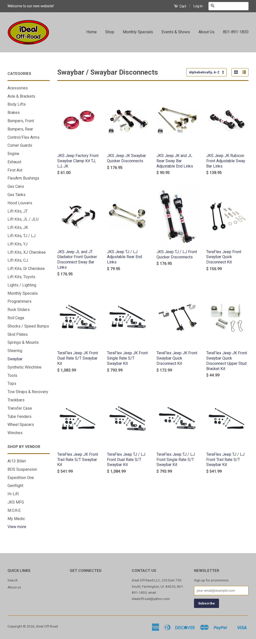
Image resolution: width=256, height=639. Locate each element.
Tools (12, 375)
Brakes (14, 112)
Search (13, 580)
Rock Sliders (19, 309)
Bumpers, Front (21, 120)
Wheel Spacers (21, 424)
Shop (109, 32)
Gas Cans (16, 186)
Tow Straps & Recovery (28, 391)
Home (91, 32)
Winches (15, 432)
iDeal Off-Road (47, 626)
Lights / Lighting (22, 285)
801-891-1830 (235, 32)
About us (14, 587)
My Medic (16, 518)
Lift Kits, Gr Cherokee (26, 268)
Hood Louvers (20, 203)
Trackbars (16, 400)
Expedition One (21, 477)
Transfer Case (20, 408)
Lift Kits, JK (18, 227)
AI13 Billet (17, 461)
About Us (206, 32)
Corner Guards (20, 145)
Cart (182, 6)
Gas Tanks (17, 194)
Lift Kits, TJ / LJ (22, 235)
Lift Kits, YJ (18, 244)
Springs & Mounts (23, 342)
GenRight (15, 485)
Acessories (18, 88)
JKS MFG (16, 502)
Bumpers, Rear (20, 129)
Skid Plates (18, 334)
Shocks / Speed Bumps (28, 326)
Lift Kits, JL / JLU (23, 219)
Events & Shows (176, 32)
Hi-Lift (13, 494)
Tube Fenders (20, 416)
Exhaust (14, 161)
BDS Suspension (22, 469)
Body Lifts (17, 104)
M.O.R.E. (14, 510)
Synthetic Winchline (25, 367)
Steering (15, 350)
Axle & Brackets (21, 96)
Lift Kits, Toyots (21, 276)
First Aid (15, 170)
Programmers (20, 301)
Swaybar (15, 359)
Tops (12, 383)
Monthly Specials (138, 32)
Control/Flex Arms (24, 137)
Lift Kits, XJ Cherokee (27, 252)
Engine (13, 153)
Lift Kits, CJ (18, 260)
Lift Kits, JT (18, 211)
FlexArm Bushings (23, 178)
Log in (198, 6)
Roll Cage (16, 317)
